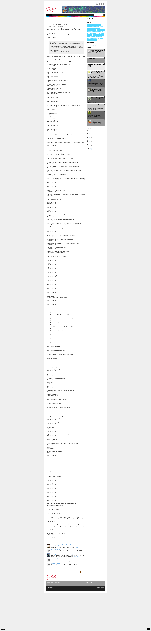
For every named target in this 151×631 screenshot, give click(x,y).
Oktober (91, 149)
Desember (92, 147)
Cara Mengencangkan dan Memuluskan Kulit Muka (62, 545)
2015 (90, 140)
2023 (90, 130)
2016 (90, 138)
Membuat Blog (62, 26)
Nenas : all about (91, 33)
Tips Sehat (89, 38)
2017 (90, 137)
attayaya (52, 587)
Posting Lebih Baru (50, 572)
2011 (90, 145)
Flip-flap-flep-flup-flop (55, 549)
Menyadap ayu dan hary (98, 31)
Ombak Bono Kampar (99, 33)
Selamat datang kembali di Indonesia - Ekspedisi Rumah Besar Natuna (97, 81)
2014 (90, 141)
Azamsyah (60, 14)
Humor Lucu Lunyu (56, 26)
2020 (90, 133)
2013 (90, 142)
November (92, 148)
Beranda (49, 14)
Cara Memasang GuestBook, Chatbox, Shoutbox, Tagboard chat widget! (97, 72)
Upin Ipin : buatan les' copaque (98, 38)
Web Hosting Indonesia (51, 582)
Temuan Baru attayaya (56, 558)
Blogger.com (102, 587)
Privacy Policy (57, 4)
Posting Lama (83, 572)
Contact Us (52, 4)
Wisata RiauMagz (73, 14)
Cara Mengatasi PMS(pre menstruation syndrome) (62, 554)
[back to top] (148, 629)
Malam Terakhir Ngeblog (56, 563)
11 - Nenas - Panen (91, 58)
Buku (97, 26)
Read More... (78, 547)
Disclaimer (63, 4)
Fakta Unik (90, 28)
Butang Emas (80, 14)
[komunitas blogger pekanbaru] (93, 45)
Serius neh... (90, 36)
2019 (90, 134)
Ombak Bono (66, 14)
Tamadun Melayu (88, 14)
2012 (90, 144)
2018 (90, 136)
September (92, 151)
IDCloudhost (58, 582)
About (48, 4)
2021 (90, 132)
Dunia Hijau (101, 26)
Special (100, 36)
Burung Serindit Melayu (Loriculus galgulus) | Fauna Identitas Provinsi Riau (97, 113)
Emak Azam (54, 14)
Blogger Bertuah (91, 26)
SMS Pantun (95, 36)
